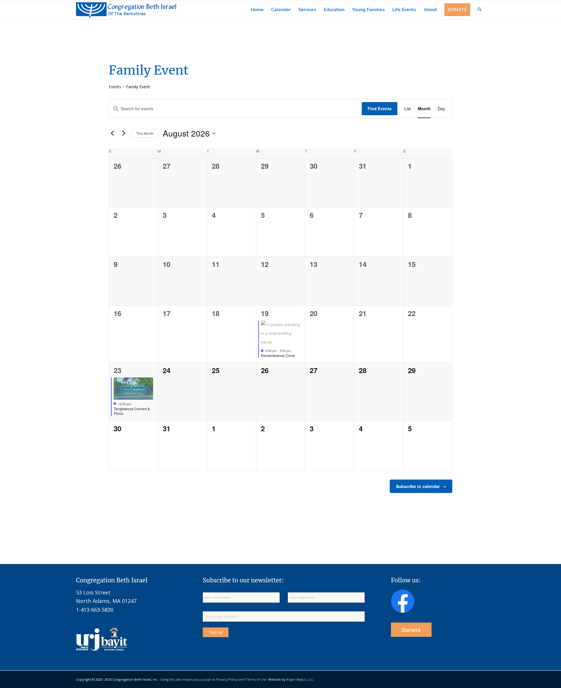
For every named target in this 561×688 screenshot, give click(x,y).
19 (265, 313)
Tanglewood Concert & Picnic (132, 411)
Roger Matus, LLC (299, 679)
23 (117, 370)
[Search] (479, 9)
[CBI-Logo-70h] (126, 9)
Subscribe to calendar (418, 486)
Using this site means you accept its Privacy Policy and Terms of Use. (213, 679)
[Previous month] (112, 133)
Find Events (380, 108)
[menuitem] (257, 9)
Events (115, 86)
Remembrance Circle (278, 355)
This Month (145, 133)
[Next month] (123, 133)
